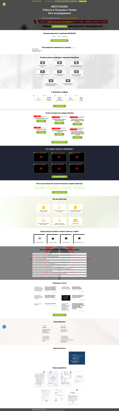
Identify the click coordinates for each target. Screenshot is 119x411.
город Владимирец (64, 337)
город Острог (63, 327)
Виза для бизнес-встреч (79, 242)
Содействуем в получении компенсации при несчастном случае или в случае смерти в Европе (52, 268)
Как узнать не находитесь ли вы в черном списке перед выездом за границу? (77, 296)
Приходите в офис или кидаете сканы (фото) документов (75, 211)
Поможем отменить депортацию (40, 258)
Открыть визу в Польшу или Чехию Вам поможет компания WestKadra (77, 120)
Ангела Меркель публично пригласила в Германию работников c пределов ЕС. (50, 296)
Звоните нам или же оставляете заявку (43, 211)
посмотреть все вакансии (59, 40)
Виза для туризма (66, 242)
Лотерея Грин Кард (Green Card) (41, 118)
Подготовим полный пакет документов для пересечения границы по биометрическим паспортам (77, 133)
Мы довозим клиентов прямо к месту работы (43, 253)
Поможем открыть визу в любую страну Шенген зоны (44, 263)
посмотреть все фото (59, 192)
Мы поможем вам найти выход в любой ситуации (59, 250)
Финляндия (65, 36)
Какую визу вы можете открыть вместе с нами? (59, 231)
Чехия (59, 36)
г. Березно (44, 327)
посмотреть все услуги (59, 142)
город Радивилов (45, 337)
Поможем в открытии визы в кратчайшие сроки (43, 266)
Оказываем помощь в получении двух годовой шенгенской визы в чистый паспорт (50, 273)
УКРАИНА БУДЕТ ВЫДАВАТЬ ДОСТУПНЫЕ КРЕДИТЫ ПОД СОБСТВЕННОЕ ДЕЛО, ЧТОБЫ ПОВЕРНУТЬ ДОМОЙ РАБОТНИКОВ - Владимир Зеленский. (78, 306)
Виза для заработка (39, 242)
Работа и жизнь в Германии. (50, 303)
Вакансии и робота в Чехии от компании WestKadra (59, 120)
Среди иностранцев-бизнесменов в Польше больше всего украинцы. (77, 287)
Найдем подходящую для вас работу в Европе (43, 271)
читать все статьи (59, 314)
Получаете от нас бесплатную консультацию (59, 211)
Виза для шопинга (52, 242)
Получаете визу (75, 223)
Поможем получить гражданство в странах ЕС (59, 131)
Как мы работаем (59, 199)
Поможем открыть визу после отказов (41, 261)
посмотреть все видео (59, 176)
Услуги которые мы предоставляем (59, 113)
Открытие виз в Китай (41, 129)
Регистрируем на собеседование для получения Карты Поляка (46, 256)
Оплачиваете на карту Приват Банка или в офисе (43, 224)
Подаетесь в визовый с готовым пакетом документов (59, 224)
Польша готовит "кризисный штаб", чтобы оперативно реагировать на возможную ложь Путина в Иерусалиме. (50, 288)
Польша (53, 36)
